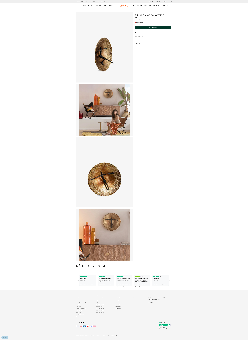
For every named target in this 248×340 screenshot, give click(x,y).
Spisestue (139, 5)
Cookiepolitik (117, 302)
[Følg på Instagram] (79, 322)
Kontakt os (78, 297)
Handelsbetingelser (119, 297)
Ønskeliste (135, 302)
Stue (133, 5)
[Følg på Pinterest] (81, 322)
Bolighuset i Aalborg (100, 312)
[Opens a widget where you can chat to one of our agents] (4, 337)
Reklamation (78, 304)
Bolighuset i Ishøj (99, 297)
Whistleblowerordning (80, 314)
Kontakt (164, 1)
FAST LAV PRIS (98, 5)
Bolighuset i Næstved (100, 308)
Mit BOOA (158, 1)
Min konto (135, 297)
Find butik (78, 299)
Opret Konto (135, 299)
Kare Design (78, 312)
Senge (105, 5)
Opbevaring (156, 5)
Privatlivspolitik (118, 299)
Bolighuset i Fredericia (100, 310)
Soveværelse (147, 5)
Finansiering (117, 304)
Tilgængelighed (79, 316)
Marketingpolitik (118, 306)
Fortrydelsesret (118, 308)
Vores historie (79, 310)
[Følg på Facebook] (77, 322)
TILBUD (84, 5)
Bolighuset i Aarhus (100, 299)
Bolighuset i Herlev (99, 302)
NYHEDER (90, 5)
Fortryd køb (78, 306)
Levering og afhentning (81, 302)
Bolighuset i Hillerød (100, 304)
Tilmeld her (150, 302)
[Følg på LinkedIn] (84, 322)
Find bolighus (151, 1)
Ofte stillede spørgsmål (81, 308)
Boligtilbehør (165, 5)
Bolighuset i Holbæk (100, 306)
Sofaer (111, 5)
